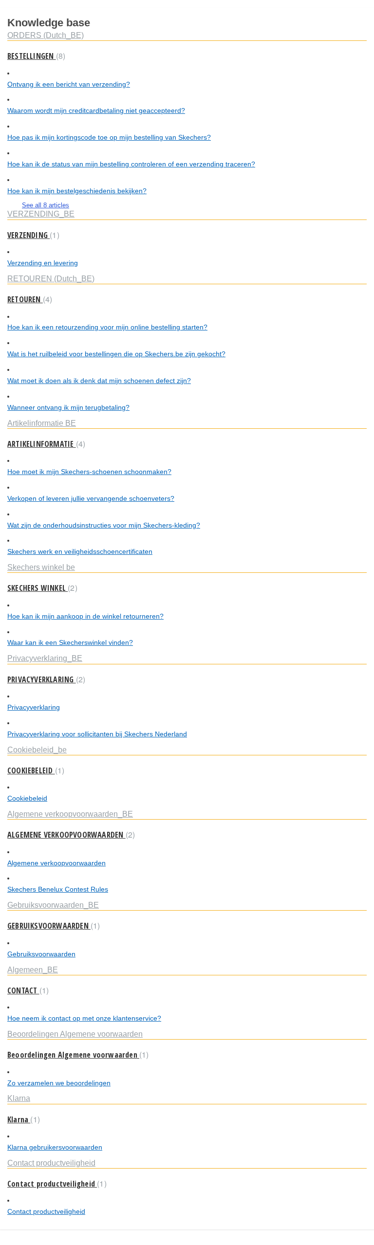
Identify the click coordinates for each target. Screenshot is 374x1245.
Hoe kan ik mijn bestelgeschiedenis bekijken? (77, 191)
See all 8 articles (45, 205)
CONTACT (26, 990)
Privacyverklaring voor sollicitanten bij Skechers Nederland (97, 734)
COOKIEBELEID (34, 770)
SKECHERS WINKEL (41, 588)
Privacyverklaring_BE (44, 658)
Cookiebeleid (27, 798)
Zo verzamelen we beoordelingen (59, 1083)
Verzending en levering (42, 263)
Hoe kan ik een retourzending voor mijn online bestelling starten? (107, 327)
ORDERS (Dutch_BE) (45, 35)
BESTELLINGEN (35, 56)
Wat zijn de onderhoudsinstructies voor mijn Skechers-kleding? (103, 525)
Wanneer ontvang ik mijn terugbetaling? (68, 407)
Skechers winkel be (41, 567)
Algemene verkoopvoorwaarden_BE (70, 813)
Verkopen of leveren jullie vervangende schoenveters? (90, 498)
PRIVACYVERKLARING (45, 679)
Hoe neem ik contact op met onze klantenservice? (84, 1018)
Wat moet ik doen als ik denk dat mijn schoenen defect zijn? (99, 380)
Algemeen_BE (32, 969)
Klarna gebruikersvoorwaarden (54, 1147)
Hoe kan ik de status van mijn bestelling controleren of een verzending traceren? (131, 164)
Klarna (18, 1098)
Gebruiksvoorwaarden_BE (53, 904)
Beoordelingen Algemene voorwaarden (75, 1033)
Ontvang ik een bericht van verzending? (68, 84)
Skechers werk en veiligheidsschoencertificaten (79, 551)
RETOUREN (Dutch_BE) (50, 278)
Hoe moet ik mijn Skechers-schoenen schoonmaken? (89, 472)
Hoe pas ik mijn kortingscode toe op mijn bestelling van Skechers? (109, 137)
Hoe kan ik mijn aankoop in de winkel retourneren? (85, 616)
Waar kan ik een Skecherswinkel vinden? (70, 642)
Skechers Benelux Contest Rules (57, 889)
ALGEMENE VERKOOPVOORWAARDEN (69, 834)
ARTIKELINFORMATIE (45, 444)
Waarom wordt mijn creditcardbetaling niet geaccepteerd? (96, 110)
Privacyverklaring (33, 707)
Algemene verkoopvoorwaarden (56, 863)
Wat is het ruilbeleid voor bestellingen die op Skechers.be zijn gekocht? (116, 354)
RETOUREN (28, 299)
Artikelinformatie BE (41, 423)
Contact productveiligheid (51, 1162)
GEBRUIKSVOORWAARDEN (52, 925)
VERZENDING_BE (41, 213)
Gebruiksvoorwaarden (41, 954)
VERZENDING (32, 235)
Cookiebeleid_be (37, 749)
